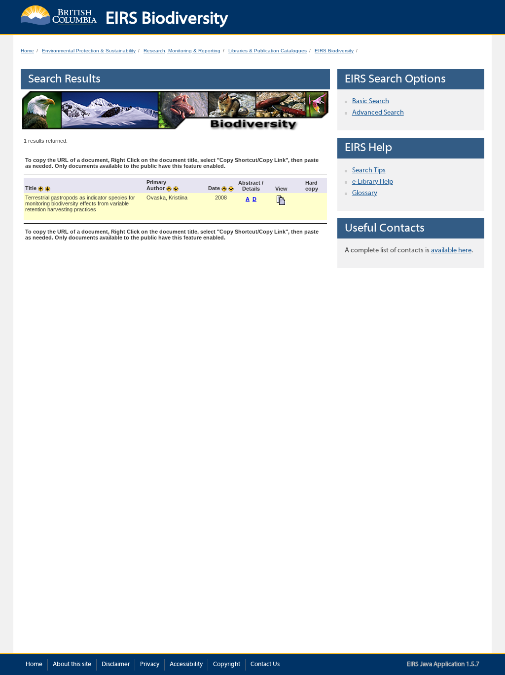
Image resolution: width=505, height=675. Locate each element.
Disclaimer (116, 664)
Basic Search (370, 101)
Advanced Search (378, 113)
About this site (72, 664)
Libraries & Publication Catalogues (267, 50)
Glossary (364, 193)
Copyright (226, 664)
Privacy (149, 664)
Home (27, 50)
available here (451, 250)
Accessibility (186, 664)
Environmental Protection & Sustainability (89, 50)
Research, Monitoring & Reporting (182, 50)
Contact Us (265, 664)
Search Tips (369, 170)
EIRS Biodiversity (334, 50)
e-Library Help (372, 182)
